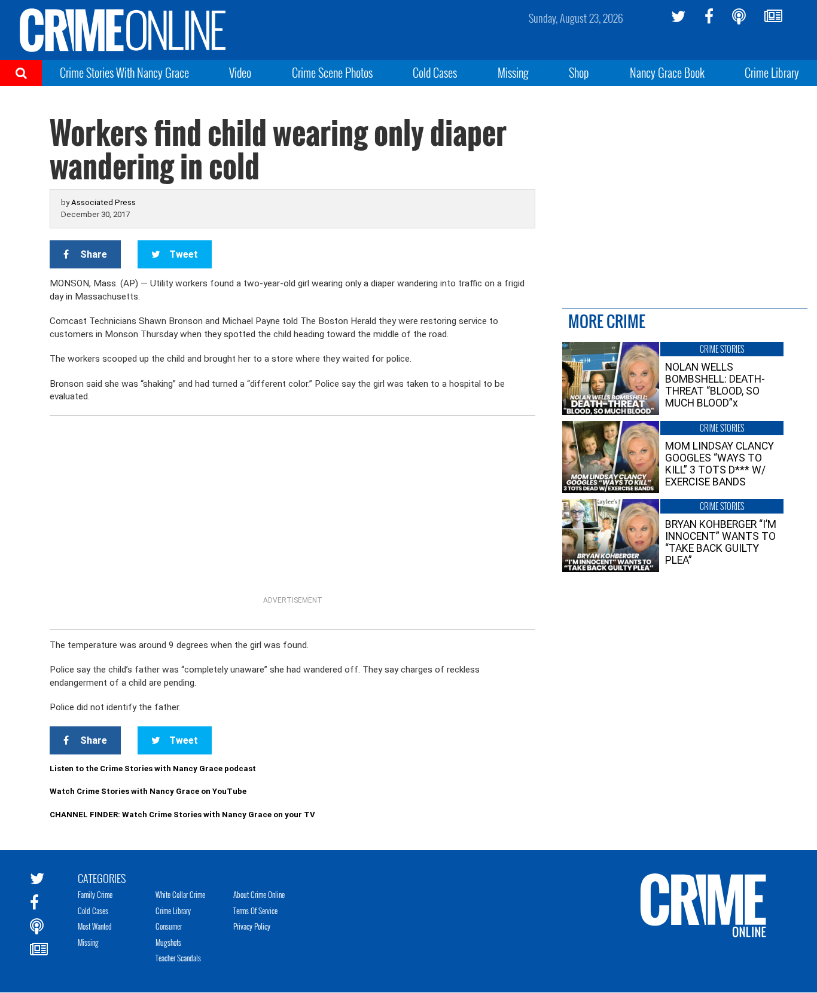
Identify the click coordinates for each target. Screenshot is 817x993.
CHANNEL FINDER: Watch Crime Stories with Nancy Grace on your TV (182, 814)
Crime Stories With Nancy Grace (124, 72)
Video (240, 72)
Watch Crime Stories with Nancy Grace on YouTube (148, 791)
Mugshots (168, 942)
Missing (513, 72)
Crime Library (772, 72)
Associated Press (103, 202)
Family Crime (95, 894)
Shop (579, 72)
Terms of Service (255, 910)
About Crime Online (259, 894)
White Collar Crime (180, 894)
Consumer (169, 926)
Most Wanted (95, 926)
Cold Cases (435, 72)
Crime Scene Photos (332, 72)
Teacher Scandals (178, 958)
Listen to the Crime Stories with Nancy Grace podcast (153, 768)
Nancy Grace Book (667, 72)
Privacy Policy (251, 926)
